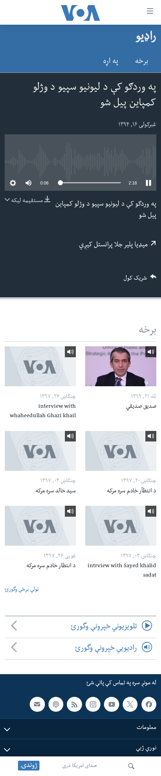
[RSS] (74, 704)
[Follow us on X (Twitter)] (130, 704)
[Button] (139, 280)
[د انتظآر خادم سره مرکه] (120, 451)
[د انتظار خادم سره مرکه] (40, 526)
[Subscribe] (37, 704)
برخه (141, 62)
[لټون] (131, 766)
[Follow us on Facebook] (148, 704)
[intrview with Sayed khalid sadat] (120, 526)
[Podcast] (55, 704)
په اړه (110, 62)
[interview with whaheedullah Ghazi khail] (40, 366)
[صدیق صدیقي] (120, 366)
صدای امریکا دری (79, 766)
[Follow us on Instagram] (93, 704)
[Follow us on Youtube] (111, 704)
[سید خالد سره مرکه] (40, 451)
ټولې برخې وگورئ (22, 590)
